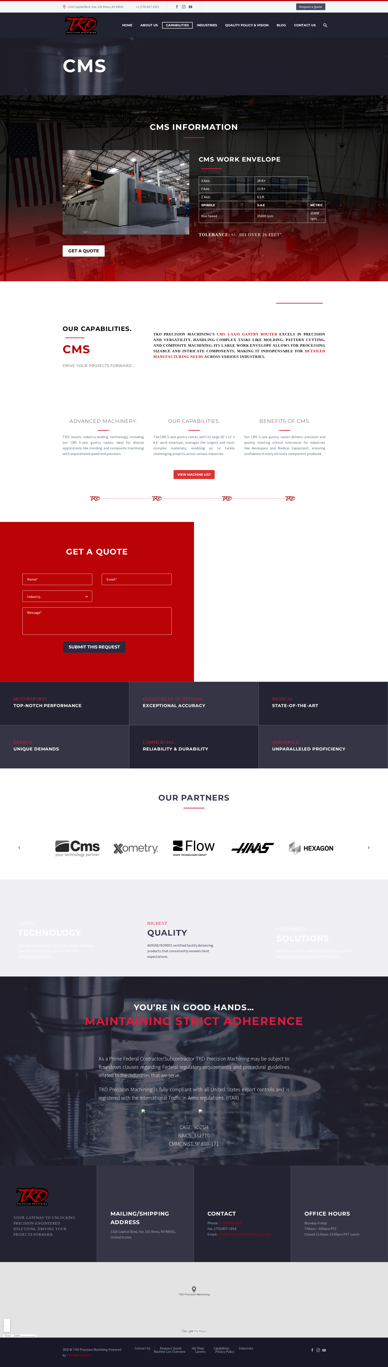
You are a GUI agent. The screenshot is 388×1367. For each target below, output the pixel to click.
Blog (281, 25)
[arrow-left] (19, 847)
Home (127, 25)
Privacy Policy (224, 1352)
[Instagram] (183, 7)
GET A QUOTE (83, 250)
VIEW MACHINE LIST (194, 475)
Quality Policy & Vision (247, 25)
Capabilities (177, 25)
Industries (207, 25)
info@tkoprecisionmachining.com (244, 1234)
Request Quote (171, 1348)
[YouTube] (190, 7)
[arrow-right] (368, 847)
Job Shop (197, 1348)
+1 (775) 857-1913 (147, 7)
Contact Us (305, 25)
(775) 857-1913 (230, 1223)
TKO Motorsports (79, 1355)
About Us (149, 25)
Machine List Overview (169, 1352)
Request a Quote (310, 7)
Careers (200, 1352)
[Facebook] (177, 7)
